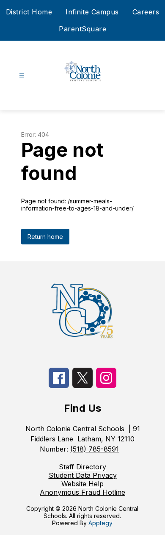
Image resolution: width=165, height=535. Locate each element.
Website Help (82, 484)
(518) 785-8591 (94, 449)
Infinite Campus (92, 12)
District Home (29, 12)
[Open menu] (22, 75)
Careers (146, 12)
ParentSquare (82, 29)
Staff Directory (82, 467)
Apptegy (100, 523)
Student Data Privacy (83, 475)
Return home (45, 236)
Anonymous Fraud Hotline (82, 492)
